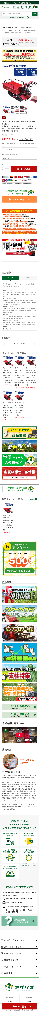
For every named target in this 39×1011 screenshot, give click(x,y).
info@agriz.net (26, 907)
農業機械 (10, 28)
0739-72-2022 (26, 899)
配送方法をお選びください (9, 154)
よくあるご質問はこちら (19, 199)
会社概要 (10, 1001)
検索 (34, 14)
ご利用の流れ (9, 997)
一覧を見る (31, 499)
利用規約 (29, 1001)
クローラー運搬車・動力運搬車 (23, 28)
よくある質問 (29, 997)
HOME (4, 28)
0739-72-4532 (20, 903)
